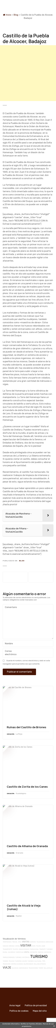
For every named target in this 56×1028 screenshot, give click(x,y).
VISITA (26, 952)
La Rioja (19, 734)
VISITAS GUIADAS (17, 964)
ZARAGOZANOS (24, 949)
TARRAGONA (34, 949)
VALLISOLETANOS (40, 964)
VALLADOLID (48, 968)
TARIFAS (40, 952)
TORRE (40, 968)
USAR (43, 946)
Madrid (18, 916)
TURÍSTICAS (19, 952)
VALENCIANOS (28, 964)
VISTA (33, 946)
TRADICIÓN (6, 964)
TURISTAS (18, 961)
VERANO (12, 946)
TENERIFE (42, 949)
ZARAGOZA (49, 942)
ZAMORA (33, 942)
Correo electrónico (10, 653)
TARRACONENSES (9, 957)
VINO (19, 942)
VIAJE (7, 967)
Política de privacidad (36, 1005)
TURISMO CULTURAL (34, 961)
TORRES (5, 961)
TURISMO (39, 956)
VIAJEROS (11, 952)
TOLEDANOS (40, 942)
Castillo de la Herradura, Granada (15, 577)
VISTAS (17, 946)
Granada (19, 853)
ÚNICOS (5, 946)
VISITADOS (47, 952)
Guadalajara (21, 793)
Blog (16, 15)
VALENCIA (15, 968)
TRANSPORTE (7, 949)
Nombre (8, 643)
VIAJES (24, 961)
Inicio (8, 15)
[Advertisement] (28, 73)
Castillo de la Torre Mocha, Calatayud (41, 577)
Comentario (10, 607)
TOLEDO (15, 949)
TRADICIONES (33, 968)
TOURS (38, 946)
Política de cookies (19, 1011)
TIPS (43, 961)
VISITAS (25, 942)
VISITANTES (33, 952)
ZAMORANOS (23, 968)
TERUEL (14, 942)
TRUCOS (11, 961)
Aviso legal (14, 1005)
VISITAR (25, 945)
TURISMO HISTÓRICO (22, 957)
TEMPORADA (7, 942)
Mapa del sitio (40, 1011)
